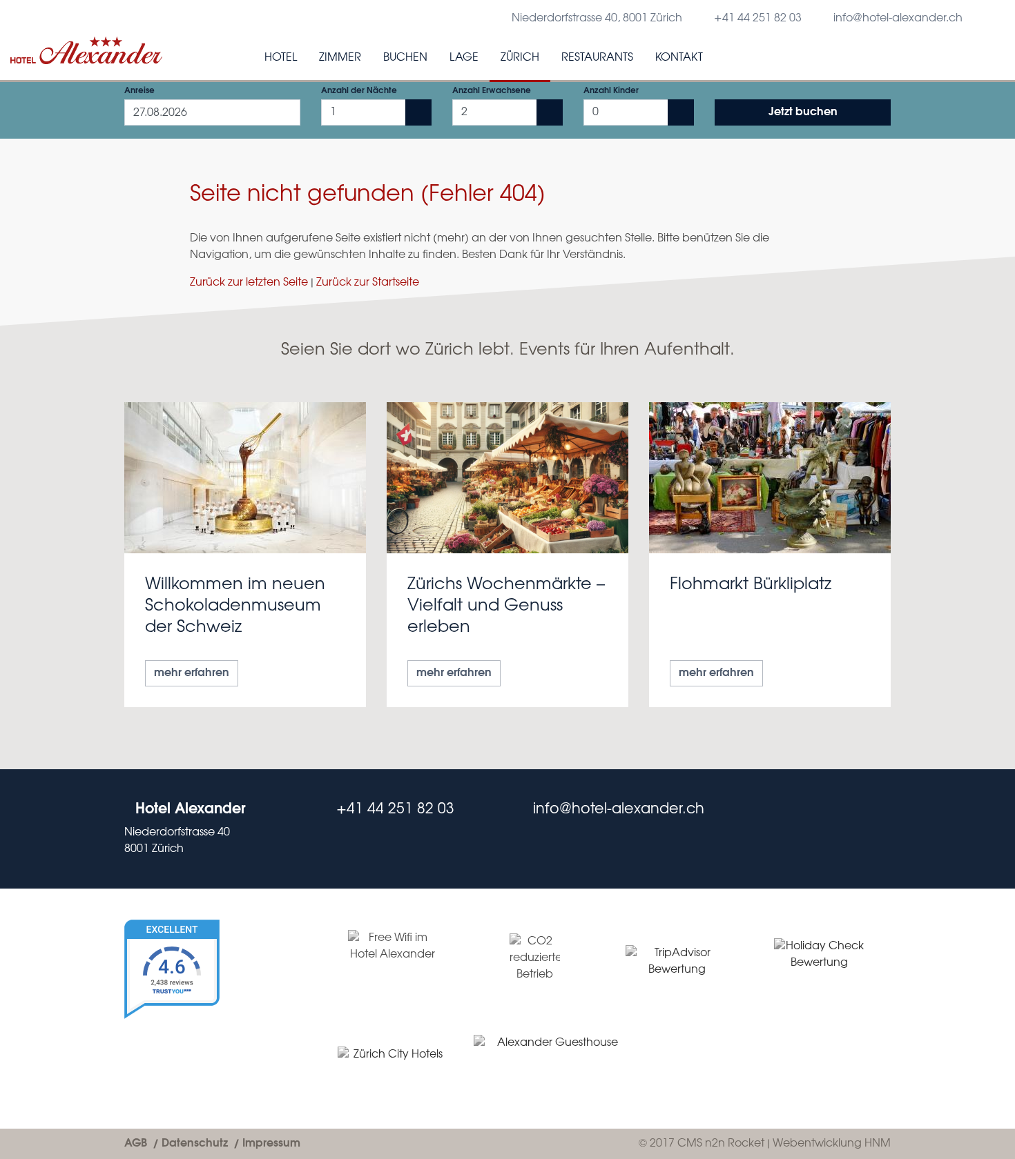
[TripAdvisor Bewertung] (677, 962)
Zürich (520, 57)
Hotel (280, 57)
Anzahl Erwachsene (491, 91)
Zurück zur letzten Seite (249, 282)
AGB (135, 1143)
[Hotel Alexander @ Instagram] (885, 829)
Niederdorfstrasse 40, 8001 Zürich (597, 18)
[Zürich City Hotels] (392, 1061)
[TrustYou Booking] (212, 1009)
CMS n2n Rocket (720, 1143)
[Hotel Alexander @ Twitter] (857, 829)
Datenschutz (195, 1143)
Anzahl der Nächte (359, 91)
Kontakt (679, 57)
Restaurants (597, 57)
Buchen (405, 57)
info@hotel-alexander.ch (898, 18)
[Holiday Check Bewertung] (819, 962)
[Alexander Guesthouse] (552, 1061)
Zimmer (340, 57)
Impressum (271, 1143)
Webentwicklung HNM (832, 1143)
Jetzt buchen (803, 112)
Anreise (139, 91)
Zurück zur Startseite (367, 282)
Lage (464, 57)
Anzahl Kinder (611, 91)
